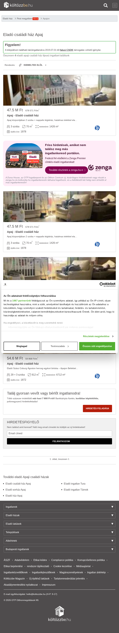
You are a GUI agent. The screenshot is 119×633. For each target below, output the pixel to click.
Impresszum (48, 584)
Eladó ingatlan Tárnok (76, 489)
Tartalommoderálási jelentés (69, 578)
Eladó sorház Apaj (16, 489)
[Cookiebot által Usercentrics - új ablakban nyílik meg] (101, 284)
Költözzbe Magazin (14, 578)
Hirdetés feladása (97, 408)
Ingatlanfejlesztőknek (43, 572)
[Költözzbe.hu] (18, 5)
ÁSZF (7, 560)
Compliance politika (62, 560)
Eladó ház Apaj (14, 495)
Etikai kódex (40, 560)
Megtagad (21, 346)
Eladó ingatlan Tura (74, 483)
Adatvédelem (22, 560)
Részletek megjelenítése (96, 336)
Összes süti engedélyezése (97, 346)
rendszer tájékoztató (38, 566)
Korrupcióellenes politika (91, 560)
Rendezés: (10, 65)
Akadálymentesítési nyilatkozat (21, 584)
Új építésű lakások (39, 578)
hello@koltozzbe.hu (36, 594)
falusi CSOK (66, 50)
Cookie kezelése (62, 566)
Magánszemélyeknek (71, 572)
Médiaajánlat (83, 566)
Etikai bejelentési (13, 566)
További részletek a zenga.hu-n (66, 170)
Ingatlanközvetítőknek (16, 572)
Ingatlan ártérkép (96, 572)
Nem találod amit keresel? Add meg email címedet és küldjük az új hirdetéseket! (46, 427)
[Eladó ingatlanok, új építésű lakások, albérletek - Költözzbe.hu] (59, 613)
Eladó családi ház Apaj (18, 483)
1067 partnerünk (21, 300)
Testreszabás (58, 346)
